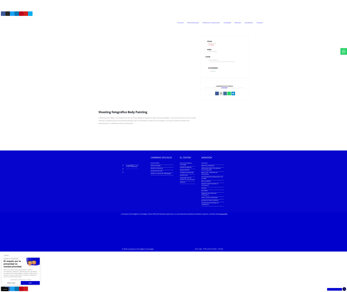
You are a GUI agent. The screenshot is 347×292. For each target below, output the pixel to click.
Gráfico (212, 71)
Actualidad (227, 23)
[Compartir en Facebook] (217, 93)
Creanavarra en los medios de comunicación (187, 178)
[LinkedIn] (225, 93)
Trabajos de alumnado (186, 172)
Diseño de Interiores (157, 168)
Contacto (259, 23)
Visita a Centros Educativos (209, 197)
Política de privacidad (209, 249)
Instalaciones (184, 175)
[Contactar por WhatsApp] (343, 51)
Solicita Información (334, 289)
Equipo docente (184, 170)
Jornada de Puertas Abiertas (209, 200)
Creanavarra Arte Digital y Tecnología (140, 249)
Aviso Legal (198, 249)
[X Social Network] (221, 93)
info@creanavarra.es (132, 169)
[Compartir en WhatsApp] (229, 93)
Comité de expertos (186, 167)
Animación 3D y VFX (156, 171)
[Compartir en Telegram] (233, 93)
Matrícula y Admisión (207, 165)
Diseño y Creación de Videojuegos (161, 173)
